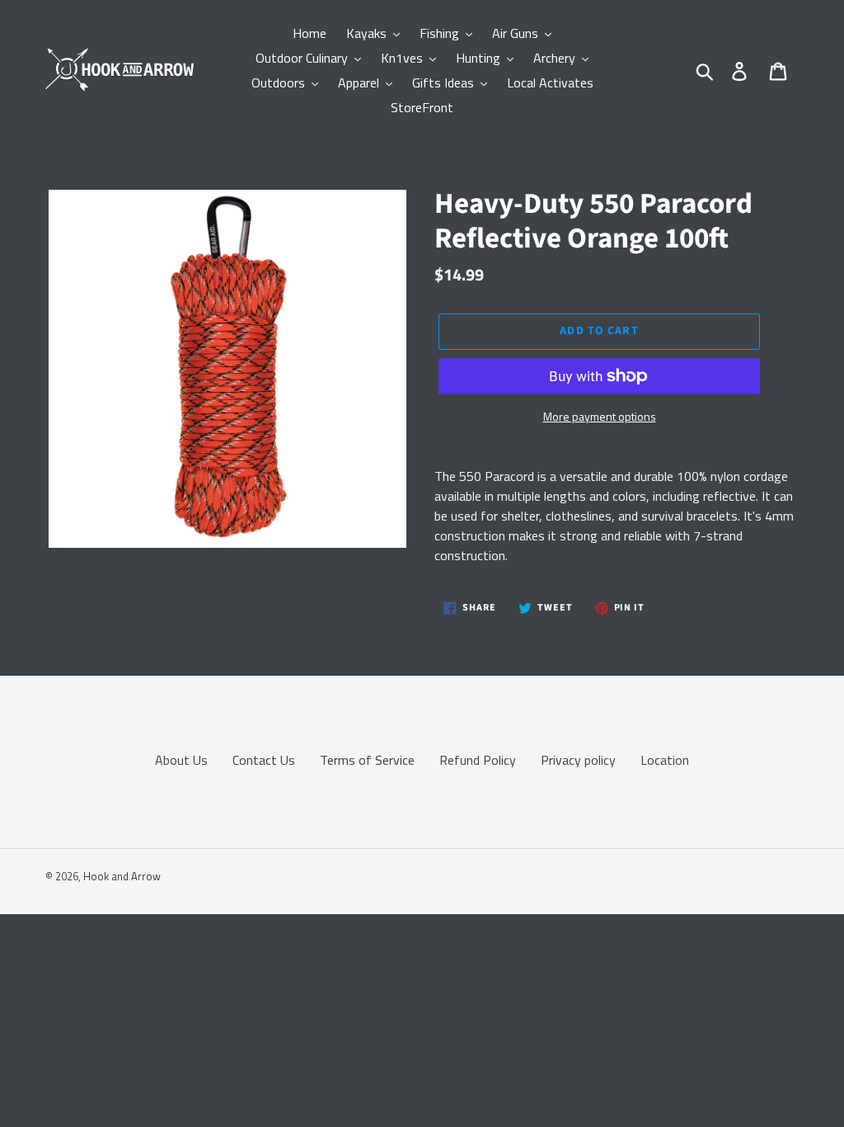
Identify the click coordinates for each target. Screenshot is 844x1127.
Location (664, 760)
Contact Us (263, 760)
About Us (181, 760)
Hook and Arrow (122, 876)
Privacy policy (578, 760)
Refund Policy (477, 760)
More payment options (599, 416)
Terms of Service (367, 760)
